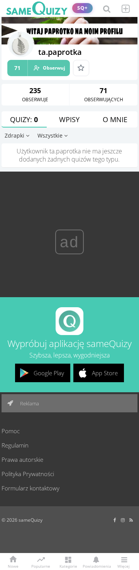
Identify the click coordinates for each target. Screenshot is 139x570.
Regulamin (15, 445)
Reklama (29, 403)
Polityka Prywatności (28, 474)
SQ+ (82, 8)
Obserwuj (39, 67)
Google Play (49, 373)
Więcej (123, 565)
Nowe (13, 565)
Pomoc (11, 431)
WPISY (69, 119)
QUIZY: (24, 119)
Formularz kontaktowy (30, 488)
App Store (105, 373)
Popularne (40, 565)
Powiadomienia (96, 565)
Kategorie (68, 565)
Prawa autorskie (22, 459)
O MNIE (115, 119)
